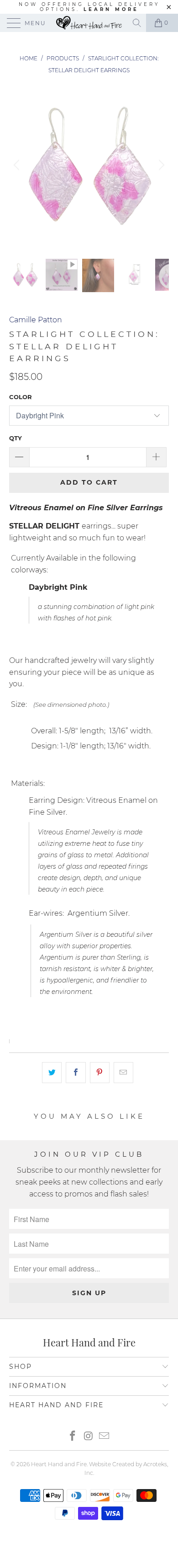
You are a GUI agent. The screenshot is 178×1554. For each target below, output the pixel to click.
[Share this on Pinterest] (100, 1072)
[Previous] (18, 165)
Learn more (111, 9)
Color (20, 397)
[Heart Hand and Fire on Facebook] (72, 1436)
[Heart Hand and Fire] (89, 23)
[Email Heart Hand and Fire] (104, 1436)
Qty (15, 438)
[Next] (160, 165)
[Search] (137, 23)
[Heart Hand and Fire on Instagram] (88, 1436)
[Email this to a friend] (123, 1072)
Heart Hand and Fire (59, 1464)
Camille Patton (35, 319)
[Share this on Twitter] (52, 1072)
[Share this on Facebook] (75, 1072)
